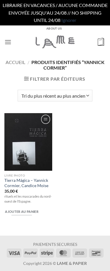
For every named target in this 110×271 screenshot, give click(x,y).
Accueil (15, 62)
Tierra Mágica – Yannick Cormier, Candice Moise (26, 183)
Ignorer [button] (68, 20)
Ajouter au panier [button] (21, 211)
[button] (7, 42)
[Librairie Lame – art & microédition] (55, 42)
